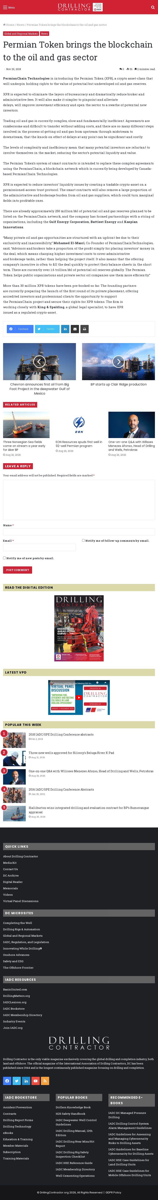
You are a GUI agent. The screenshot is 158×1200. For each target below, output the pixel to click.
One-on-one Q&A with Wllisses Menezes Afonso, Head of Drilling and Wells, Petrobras (131, 446)
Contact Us (10, 869)
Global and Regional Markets (21, 33)
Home (10, 25)
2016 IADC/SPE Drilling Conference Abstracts (61, 789)
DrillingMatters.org (16, 996)
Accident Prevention (17, 1107)
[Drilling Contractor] (79, 7)
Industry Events (14, 1021)
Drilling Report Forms (18, 1120)
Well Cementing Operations (75, 1176)
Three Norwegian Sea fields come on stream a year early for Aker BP (24, 446)
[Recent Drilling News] (79, 660)
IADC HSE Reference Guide (74, 1163)
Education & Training (18, 1139)
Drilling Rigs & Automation (21, 929)
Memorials (10, 888)
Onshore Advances (16, 955)
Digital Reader (13, 882)
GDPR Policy (113, 1192)
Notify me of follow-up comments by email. (117, 541)
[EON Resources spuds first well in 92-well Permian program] (79, 425)
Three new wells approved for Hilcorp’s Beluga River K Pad (71, 753)
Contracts (9, 1114)
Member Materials (15, 1145)
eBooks (8, 1133)
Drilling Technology (17, 1126)
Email (8, 541)
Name (8, 525)
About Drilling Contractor (20, 856)
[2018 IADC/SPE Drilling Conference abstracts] (14, 740)
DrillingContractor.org (54, 1192)
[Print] (84, 329)
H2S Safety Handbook (70, 1114)
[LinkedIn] (65, 329)
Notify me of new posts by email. (30, 558)
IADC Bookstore (14, 1008)
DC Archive (11, 875)
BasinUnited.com (15, 989)
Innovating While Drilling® (22, 948)
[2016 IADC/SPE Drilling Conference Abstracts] (14, 795)
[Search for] (153, 8)
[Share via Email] (75, 329)
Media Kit (9, 863)
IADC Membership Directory (22, 1015)
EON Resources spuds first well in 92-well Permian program (79, 444)
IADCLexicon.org (14, 1002)
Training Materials (16, 1158)
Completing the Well (17, 923)
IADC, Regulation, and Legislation (26, 942)
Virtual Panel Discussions (20, 901)
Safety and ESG (13, 961)
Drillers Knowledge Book (73, 1107)
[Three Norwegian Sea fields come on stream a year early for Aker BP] (26, 425)
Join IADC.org (12, 1028)
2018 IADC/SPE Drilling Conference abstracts (61, 734)
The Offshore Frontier (18, 967)
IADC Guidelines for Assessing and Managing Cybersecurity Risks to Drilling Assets (129, 1138)
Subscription (12, 1152)
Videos (8, 894)
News (20, 25)
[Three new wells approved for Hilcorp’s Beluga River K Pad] (14, 758)
